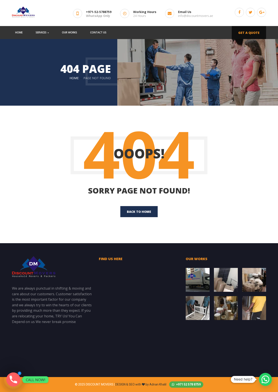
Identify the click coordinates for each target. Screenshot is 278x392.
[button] (265, 379)
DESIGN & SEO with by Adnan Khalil (141, 384)
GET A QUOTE (249, 33)
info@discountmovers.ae (195, 16)
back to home (139, 212)
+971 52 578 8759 (188, 384)
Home (74, 78)
